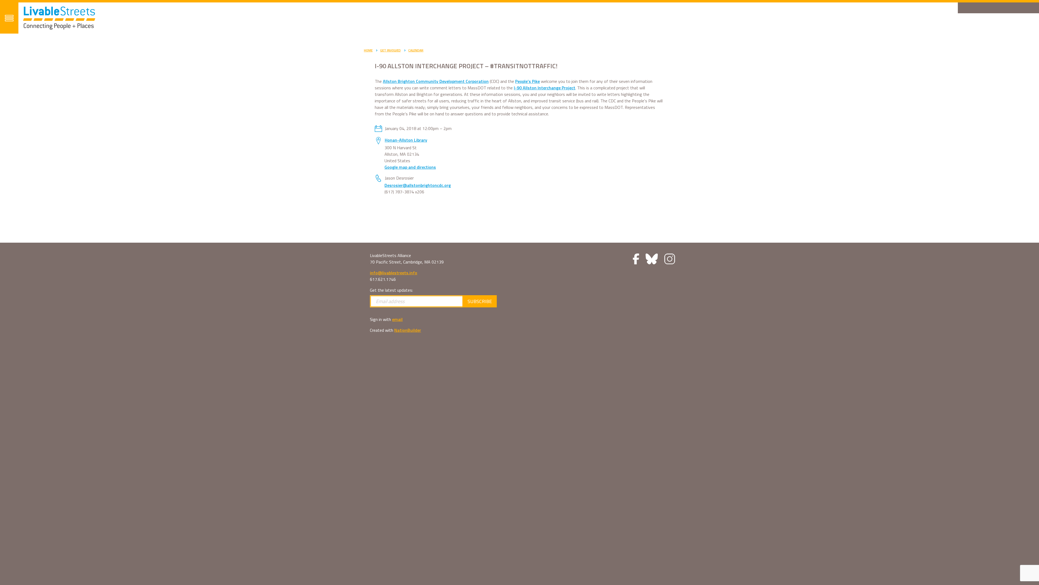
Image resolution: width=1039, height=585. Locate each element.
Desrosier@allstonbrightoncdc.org (417, 185)
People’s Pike (527, 81)
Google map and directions (410, 167)
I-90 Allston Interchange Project (544, 87)
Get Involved (390, 50)
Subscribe (480, 301)
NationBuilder (407, 330)
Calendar (415, 50)
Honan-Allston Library (406, 140)
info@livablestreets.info (393, 272)
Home (368, 50)
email (397, 319)
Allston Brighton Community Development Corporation (436, 81)
